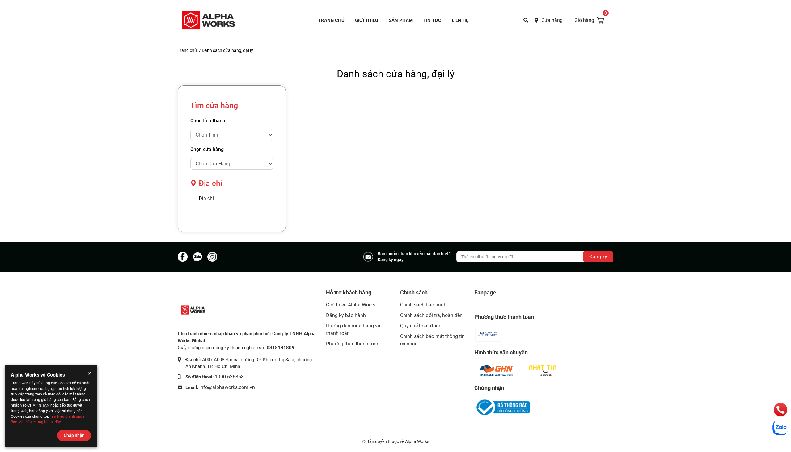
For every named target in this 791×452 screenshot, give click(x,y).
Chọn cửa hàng (207, 149)
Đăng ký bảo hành (346, 315)
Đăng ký (598, 257)
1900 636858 (229, 377)
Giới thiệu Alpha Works (350, 305)
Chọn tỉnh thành (207, 121)
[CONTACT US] (525, 20)
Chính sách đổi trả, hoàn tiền (431, 315)
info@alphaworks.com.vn (227, 387)
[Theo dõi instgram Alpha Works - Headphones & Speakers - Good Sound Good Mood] (212, 257)
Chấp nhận (74, 435)
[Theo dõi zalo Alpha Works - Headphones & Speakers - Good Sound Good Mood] (197, 257)
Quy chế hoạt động (421, 326)
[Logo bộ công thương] (502, 407)
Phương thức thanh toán (352, 344)
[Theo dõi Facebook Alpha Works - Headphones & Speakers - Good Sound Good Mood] (183, 257)
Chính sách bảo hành (423, 305)
